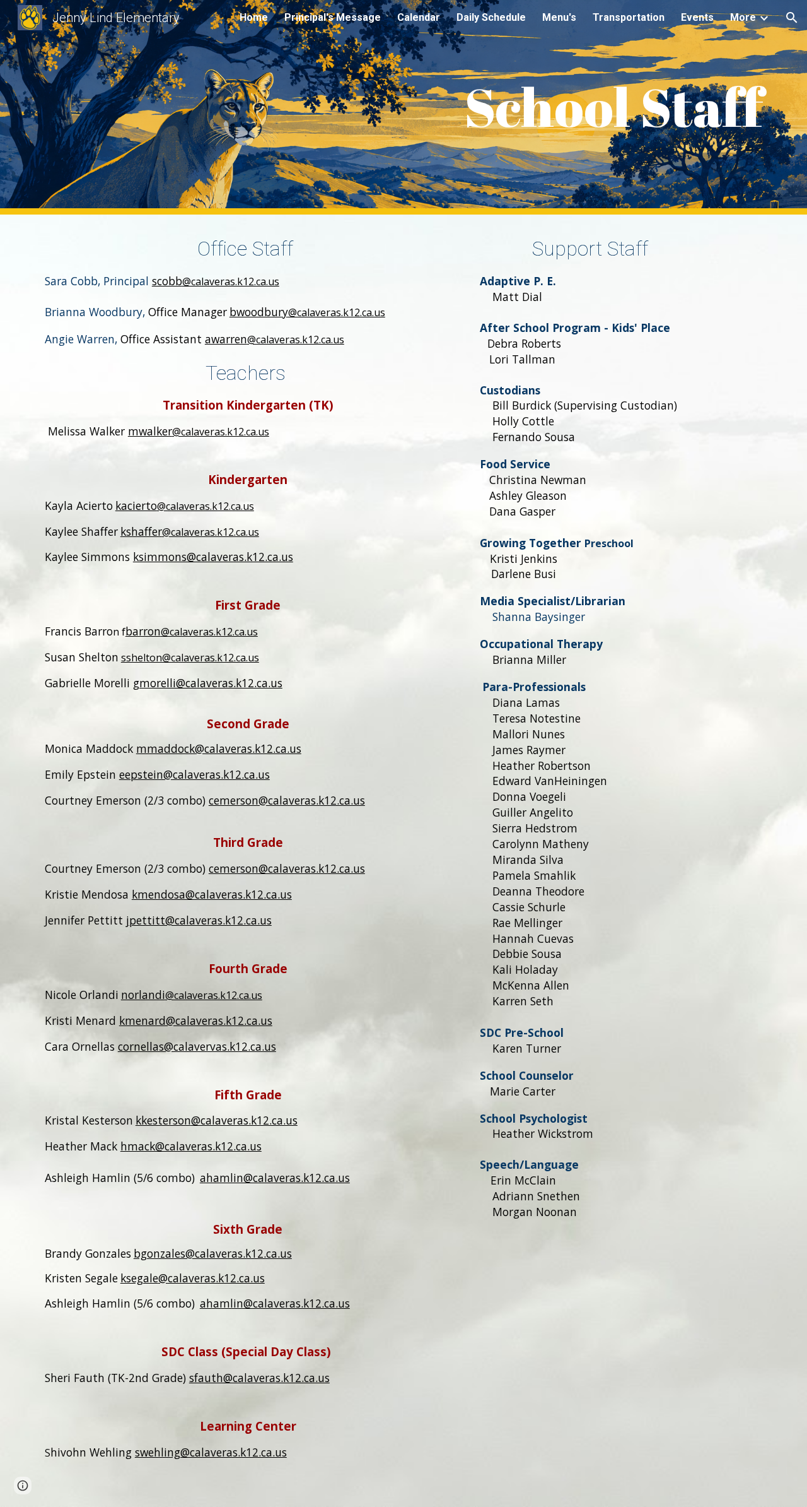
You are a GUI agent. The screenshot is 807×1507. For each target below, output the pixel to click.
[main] (403, 107)
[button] (792, 18)
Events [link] (697, 17)
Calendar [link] (418, 17)
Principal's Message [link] (332, 17)
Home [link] (254, 17)
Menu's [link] (559, 17)
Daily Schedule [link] (491, 17)
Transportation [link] (629, 17)
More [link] (743, 17)
